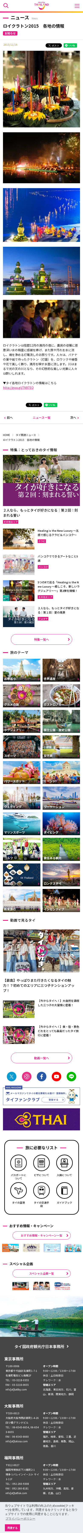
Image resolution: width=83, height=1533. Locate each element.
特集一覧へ (41, 639)
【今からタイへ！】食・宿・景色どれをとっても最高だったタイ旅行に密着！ (58, 1031)
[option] (10, 1248)
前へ (10, 417)
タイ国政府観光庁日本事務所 (39, 1346)
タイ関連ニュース (26, 435)
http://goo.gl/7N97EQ (18, 387)
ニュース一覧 (41, 417)
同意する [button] (12, 1527)
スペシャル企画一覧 (41, 1273)
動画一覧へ (41, 1058)
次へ (73, 417)
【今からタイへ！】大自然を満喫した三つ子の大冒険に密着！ (58, 1003)
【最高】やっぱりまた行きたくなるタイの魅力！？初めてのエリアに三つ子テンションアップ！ (38, 985)
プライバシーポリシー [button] (20, 1518)
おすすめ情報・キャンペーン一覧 (41, 1235)
